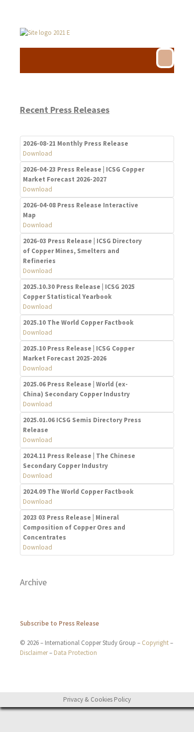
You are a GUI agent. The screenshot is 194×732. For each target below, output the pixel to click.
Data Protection (75, 652)
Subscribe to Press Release (59, 623)
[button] (165, 58)
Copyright (155, 643)
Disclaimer (34, 652)
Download (37, 153)
